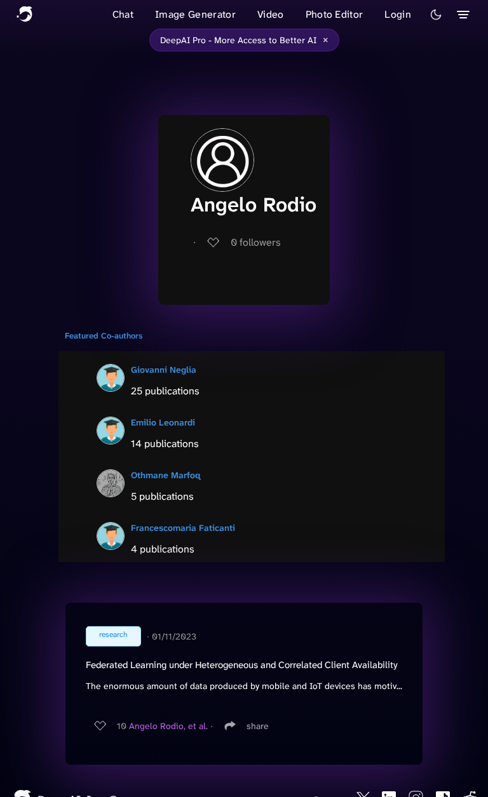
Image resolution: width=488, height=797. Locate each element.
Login (397, 14)
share (258, 726)
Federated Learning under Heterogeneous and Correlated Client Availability (242, 665)
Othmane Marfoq (165, 475)
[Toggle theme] (436, 14)
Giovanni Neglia (163, 369)
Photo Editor (334, 14)
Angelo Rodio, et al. (168, 726)
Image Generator (195, 14)
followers (256, 242)
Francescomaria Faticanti (183, 527)
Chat (122, 14)
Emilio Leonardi (163, 422)
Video (270, 14)
